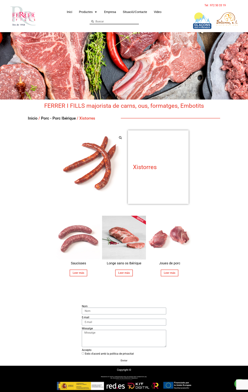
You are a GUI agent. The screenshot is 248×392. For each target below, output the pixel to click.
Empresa (110, 12)
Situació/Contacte (135, 12)
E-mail (85, 317)
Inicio (32, 118)
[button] (120, 138)
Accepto (86, 350)
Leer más (78, 272)
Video (157, 12)
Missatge (87, 328)
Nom (85, 306)
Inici (69, 12)
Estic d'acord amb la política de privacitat (109, 353)
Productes (86, 12)
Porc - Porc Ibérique (58, 118)
